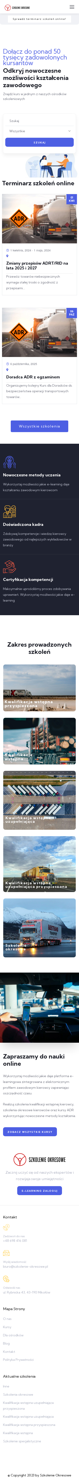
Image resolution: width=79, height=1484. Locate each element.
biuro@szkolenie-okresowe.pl (25, 1266)
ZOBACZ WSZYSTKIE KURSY (29, 1131)
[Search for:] (38, 120)
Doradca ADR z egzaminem (33, 376)
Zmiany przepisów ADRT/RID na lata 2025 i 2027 (37, 265)
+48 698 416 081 (15, 1241)
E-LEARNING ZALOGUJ (40, 1190)
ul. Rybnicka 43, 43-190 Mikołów (26, 1292)
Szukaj (40, 142)
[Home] (39, 1159)
